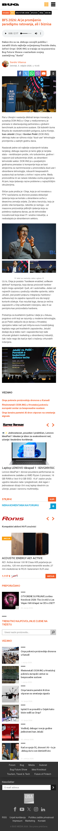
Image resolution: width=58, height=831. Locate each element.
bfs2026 (34, 13)
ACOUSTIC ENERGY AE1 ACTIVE (22, 558)
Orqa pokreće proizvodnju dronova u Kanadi (26, 400)
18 (16, 662)
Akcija (50, 576)
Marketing (30, 820)
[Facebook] (20, 73)
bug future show (22, 13)
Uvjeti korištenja (18, 817)
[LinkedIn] (43, 809)
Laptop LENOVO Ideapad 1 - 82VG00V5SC (28, 467)
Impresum (17, 820)
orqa (41, 13)
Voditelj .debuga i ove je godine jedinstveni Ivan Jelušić (36, 730)
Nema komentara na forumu (20, 505)
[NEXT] (53, 425)
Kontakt (41, 820)
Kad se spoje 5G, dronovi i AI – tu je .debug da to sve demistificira (38, 749)
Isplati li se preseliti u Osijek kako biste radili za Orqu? (37, 711)
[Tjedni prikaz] (46, 4)
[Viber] (38, 73)
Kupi (52, 499)
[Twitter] (26, 73)
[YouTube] (22, 809)
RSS (4, 817)
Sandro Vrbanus (18, 62)
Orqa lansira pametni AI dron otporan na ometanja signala (35, 692)
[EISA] (29, 799)
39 (16, 719)
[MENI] (53, 4)
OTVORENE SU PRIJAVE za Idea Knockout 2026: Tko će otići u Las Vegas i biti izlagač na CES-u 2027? (38, 599)
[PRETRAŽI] (53, 632)
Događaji (6, 13)
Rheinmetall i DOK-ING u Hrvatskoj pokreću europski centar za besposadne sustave (25, 406)
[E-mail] (43, 73)
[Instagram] (36, 809)
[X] (29, 809)
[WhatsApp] (32, 73)
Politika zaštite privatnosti (41, 817)
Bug (12, 13)
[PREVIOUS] (47, 425)
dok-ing (48, 13)
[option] (29, 466)
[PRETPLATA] (53, 787)
